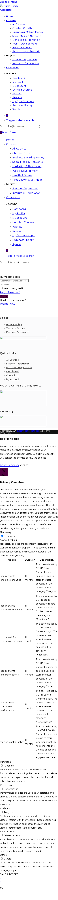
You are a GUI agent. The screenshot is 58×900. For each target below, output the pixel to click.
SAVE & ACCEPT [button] (9, 874)
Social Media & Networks (27, 161)
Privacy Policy (14, 324)
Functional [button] (5, 761)
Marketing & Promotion (26, 166)
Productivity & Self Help (27, 179)
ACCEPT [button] (23, 465)
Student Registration (25, 188)
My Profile (18, 213)
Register (11, 184)
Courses (11, 144)
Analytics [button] (5, 808)
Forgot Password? (10, 292)
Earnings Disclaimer (17, 332)
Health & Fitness (22, 175)
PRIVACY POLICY (9, 465)
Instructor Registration (26, 193)
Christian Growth (22, 153)
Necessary (9, 536)
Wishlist (17, 226)
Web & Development (25, 170)
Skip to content (8, 1)
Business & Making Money (28, 157)
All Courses (19, 148)
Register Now (7, 304)
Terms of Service (15, 328)
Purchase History (23, 240)
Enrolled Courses (23, 222)
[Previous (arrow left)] (1, 898)
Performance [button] (7, 785)
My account (19, 217)
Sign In (16, 244)
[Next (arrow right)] (4, 898)
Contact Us (13, 197)
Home (10, 139)
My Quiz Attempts (23, 235)
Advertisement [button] (8, 831)
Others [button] (3, 854)
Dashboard (19, 209)
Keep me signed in (14, 288)
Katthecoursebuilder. (28, 430)
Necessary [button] (5, 532)
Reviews (17, 231)
